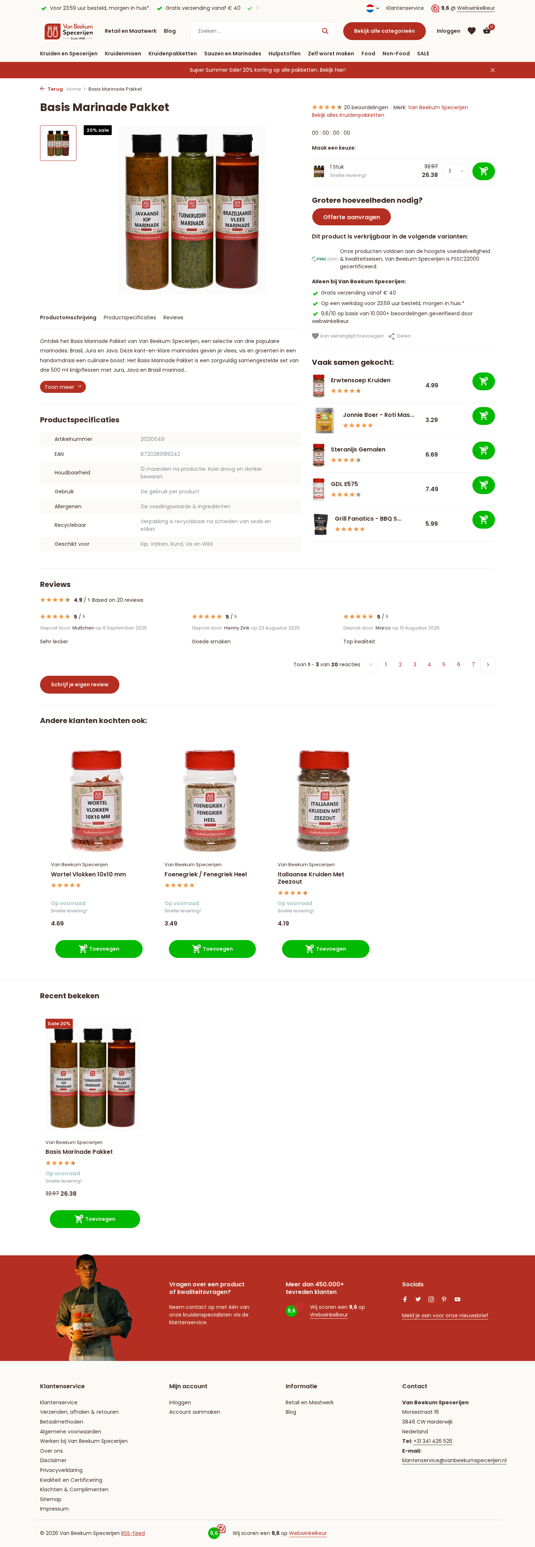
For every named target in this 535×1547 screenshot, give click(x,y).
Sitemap (51, 1499)
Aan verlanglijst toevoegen (351, 335)
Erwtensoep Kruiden (361, 380)
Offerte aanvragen (351, 217)
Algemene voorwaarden (70, 1431)
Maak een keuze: (334, 147)
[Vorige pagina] (371, 665)
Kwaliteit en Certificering (71, 1480)
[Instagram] (431, 1300)
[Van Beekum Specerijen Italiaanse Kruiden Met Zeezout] (323, 801)
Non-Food (396, 53)
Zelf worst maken (331, 53)
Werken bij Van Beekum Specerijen (84, 1441)
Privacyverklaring (61, 1470)
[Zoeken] (325, 31)
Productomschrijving (68, 317)
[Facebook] (405, 1300)
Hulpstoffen (285, 53)
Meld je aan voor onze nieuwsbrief (445, 1315)
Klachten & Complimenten (74, 1489)
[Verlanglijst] (472, 31)
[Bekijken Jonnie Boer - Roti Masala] (324, 420)
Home (74, 89)
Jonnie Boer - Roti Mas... (378, 415)
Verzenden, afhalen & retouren (79, 1412)
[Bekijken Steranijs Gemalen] (318, 455)
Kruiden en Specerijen (69, 53)
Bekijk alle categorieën (384, 31)
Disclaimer (53, 1460)
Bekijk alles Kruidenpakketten (348, 115)
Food (368, 53)
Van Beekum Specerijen (438, 107)
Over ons (51, 1451)
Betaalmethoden (61, 1421)
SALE (423, 53)
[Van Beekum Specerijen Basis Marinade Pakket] (92, 1077)
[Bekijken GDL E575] (318, 489)
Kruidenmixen (123, 53)
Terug (55, 89)
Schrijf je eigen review (79, 684)
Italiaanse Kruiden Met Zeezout (311, 878)
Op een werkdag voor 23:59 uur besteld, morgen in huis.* (392, 303)
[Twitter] (418, 1300)
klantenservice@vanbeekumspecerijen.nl (454, 1460)
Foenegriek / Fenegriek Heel (206, 875)
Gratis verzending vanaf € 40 (358, 292)
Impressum (54, 1508)
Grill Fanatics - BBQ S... (368, 518)
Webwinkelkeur (476, 8)
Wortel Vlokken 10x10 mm (88, 875)
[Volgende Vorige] (487, 665)
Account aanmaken (194, 1412)
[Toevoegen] (483, 381)
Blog (170, 31)
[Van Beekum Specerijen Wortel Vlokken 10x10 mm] (97, 801)
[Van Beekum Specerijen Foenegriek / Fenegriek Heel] (210, 801)
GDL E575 (344, 484)
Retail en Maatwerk (130, 31)
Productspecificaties (130, 317)
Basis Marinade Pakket (79, 1152)
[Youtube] (457, 1300)
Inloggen (180, 1402)
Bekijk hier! (333, 70)
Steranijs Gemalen (358, 449)
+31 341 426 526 (432, 1441)
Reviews (173, 317)
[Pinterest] (444, 1300)
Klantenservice (405, 8)
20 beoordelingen (366, 107)
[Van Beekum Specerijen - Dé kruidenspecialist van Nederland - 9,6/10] (69, 31)
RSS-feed (133, 1533)
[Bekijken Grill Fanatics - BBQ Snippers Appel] (320, 524)
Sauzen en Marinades (232, 53)
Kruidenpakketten (172, 53)
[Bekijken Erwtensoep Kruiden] (319, 386)
